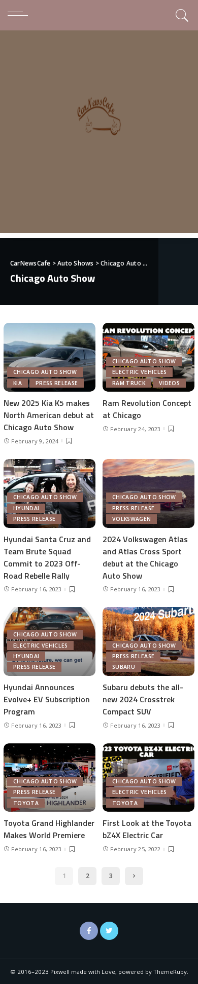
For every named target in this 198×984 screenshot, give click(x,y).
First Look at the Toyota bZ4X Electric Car (147, 829)
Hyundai (26, 508)
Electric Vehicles (139, 371)
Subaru (123, 666)
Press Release (57, 383)
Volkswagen (131, 518)
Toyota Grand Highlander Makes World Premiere (49, 829)
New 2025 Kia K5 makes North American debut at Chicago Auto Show (49, 415)
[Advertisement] (99, 134)
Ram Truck (128, 383)
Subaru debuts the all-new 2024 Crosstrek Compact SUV (143, 699)
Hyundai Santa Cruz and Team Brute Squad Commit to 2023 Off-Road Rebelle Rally (47, 557)
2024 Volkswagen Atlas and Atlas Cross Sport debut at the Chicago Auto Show (145, 557)
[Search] (180, 15)
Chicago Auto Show (45, 371)
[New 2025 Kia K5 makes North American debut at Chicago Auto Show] (49, 357)
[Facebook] (89, 931)
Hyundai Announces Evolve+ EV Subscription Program (47, 699)
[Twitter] (109, 931)
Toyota (26, 803)
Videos (169, 383)
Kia (17, 383)
